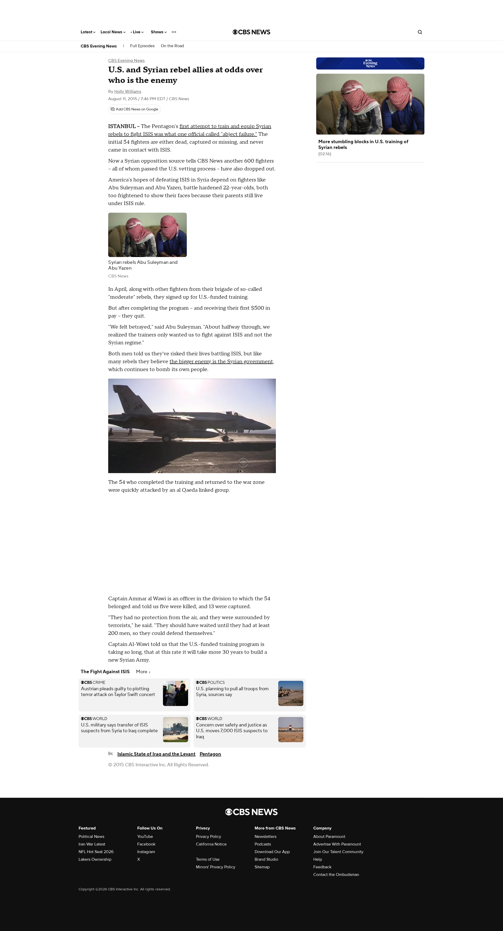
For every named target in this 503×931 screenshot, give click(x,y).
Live (137, 32)
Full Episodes (142, 46)
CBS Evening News (99, 46)
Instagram (146, 852)
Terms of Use (208, 859)
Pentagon (210, 754)
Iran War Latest (92, 844)
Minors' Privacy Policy (215, 867)
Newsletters (265, 836)
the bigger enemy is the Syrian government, (222, 361)
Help (317, 859)
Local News (112, 32)
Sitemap (262, 867)
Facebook (146, 844)
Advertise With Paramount (337, 844)
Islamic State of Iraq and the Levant (156, 754)
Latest (87, 32)
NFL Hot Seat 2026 (96, 852)
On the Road (172, 46)
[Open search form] (420, 32)
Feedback (322, 867)
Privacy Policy (208, 836)
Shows (158, 32)
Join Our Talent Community (338, 852)
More (142, 672)
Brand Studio (266, 859)
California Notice (211, 844)
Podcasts (263, 844)
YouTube (145, 836)
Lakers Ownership (95, 859)
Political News (91, 836)
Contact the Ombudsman (336, 875)
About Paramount (329, 836)
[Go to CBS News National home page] (251, 32)
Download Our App (272, 852)
